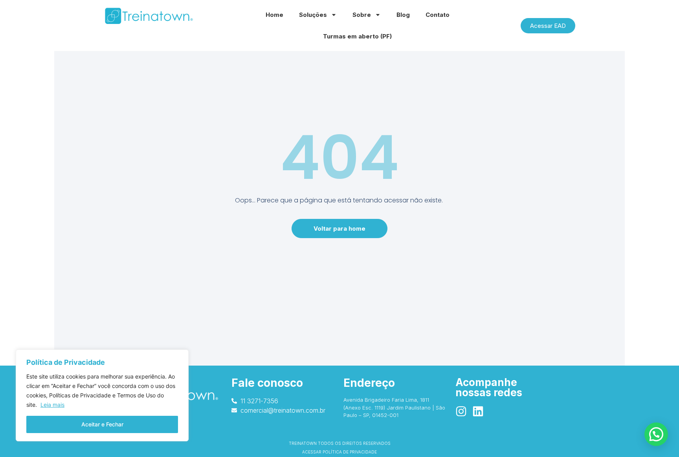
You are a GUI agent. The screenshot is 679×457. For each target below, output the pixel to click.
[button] (656, 434)
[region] (102, 395)
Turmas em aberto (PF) (357, 36)
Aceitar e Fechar (102, 424)
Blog (403, 14)
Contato (438, 14)
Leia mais (52, 404)
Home (274, 14)
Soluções (313, 14)
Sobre (361, 14)
